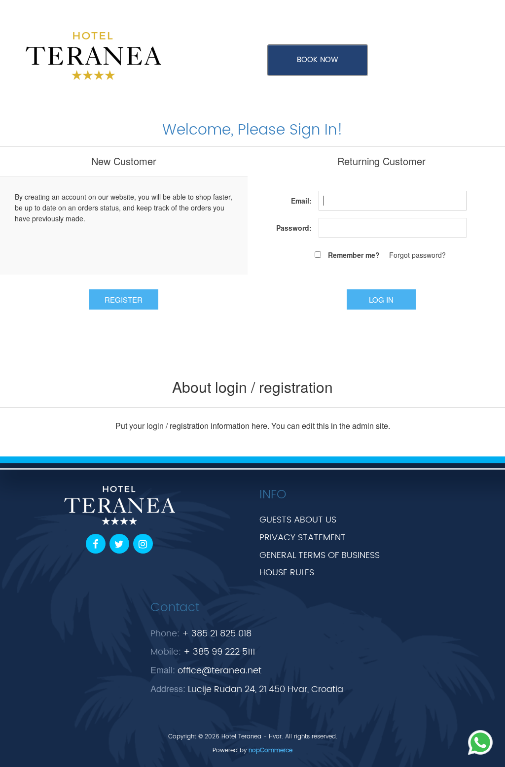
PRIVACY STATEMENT (302, 537)
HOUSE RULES (286, 572)
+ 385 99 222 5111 (219, 652)
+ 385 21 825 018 (217, 634)
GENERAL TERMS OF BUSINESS (319, 555)
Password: (294, 228)
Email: (301, 201)
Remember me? (354, 255)
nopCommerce (270, 750)
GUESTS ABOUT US (297, 520)
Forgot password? (417, 255)
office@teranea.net (219, 670)
